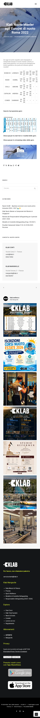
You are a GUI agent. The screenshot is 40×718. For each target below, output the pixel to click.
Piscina (8, 591)
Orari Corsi (9, 610)
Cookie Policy (16, 657)
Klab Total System (11, 613)
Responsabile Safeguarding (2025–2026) (19, 599)
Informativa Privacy (9, 651)
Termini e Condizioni (21, 651)
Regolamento (10, 623)
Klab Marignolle (20, 36)
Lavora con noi (10, 621)
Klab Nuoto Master (30, 36)
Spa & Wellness (11, 593)
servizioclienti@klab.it (10, 577)
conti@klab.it (10, 254)
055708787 (9, 276)
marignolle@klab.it (12, 273)
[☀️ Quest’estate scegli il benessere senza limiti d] (20, 423)
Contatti (8, 618)
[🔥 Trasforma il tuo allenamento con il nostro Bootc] (20, 389)
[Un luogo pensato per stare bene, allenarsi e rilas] (20, 492)
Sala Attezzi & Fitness (13, 588)
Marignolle (9, 638)
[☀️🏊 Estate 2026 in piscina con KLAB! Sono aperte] (20, 354)
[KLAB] (7, 4)
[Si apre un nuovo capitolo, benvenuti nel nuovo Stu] (20, 526)
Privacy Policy (7, 657)
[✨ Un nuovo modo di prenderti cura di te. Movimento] (20, 458)
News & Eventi (10, 616)
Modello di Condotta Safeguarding (17, 596)
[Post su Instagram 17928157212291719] (20, 320)
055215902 (9, 257)
